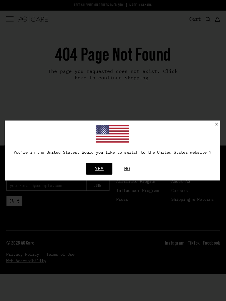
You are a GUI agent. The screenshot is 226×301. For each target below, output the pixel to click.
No (127, 168)
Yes (99, 168)
